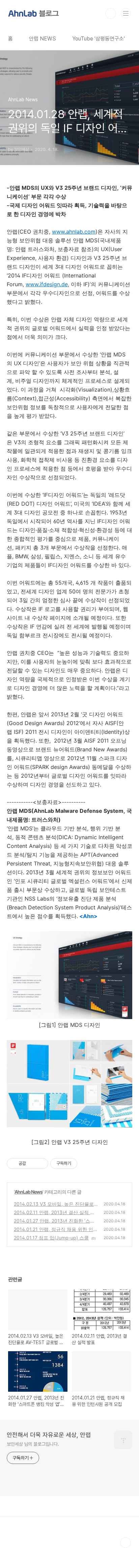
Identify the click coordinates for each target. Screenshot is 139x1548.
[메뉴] (126, 13)
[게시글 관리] (40, 1163)
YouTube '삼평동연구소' (98, 38)
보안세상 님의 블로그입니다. (33, 1444)
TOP (125, 1542)
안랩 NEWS (42, 38)
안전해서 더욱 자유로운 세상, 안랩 (49, 1434)
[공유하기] (32, 1163)
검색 (111, 13)
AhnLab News (29, 1192)
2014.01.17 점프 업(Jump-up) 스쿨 (51, 1237)
